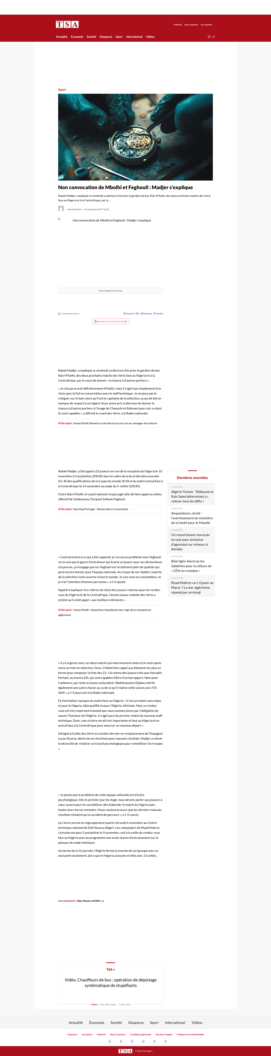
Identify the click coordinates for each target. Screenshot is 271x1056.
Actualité (61, 36)
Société (91, 36)
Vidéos (150, 36)
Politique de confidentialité (190, 1034)
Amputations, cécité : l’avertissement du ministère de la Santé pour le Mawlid (192, 518)
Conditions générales (140, 1034)
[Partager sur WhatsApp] (146, 313)
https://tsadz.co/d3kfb (88, 901)
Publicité (178, 24)
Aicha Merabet (74, 209)
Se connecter (206, 24)
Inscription (87, 1034)
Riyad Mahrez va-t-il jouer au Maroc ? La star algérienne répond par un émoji (192, 587)
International (134, 36)
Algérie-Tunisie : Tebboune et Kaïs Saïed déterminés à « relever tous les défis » (192, 496)
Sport (119, 36)
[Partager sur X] (137, 313)
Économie (77, 36)
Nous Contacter (118, 1034)
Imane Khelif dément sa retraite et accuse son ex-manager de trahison (115, 423)
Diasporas (106, 36)
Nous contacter (191, 24)
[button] (213, 36)
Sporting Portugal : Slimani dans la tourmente (100, 509)
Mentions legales (164, 1034)
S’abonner (72, 1034)
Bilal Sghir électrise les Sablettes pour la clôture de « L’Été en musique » (191, 566)
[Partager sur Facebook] (128, 313)
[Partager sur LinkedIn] (158, 313)
